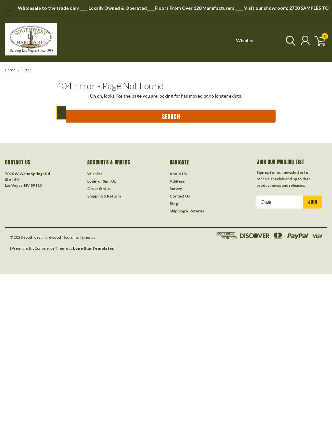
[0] (317, 40)
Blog (174, 203)
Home (10, 70)
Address (177, 181)
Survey (176, 188)
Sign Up (109, 181)
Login (92, 181)
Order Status (99, 188)
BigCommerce (41, 248)
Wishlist (245, 40)
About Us (178, 173)
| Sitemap (87, 237)
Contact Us (180, 196)
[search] (289, 40)
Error (27, 70)
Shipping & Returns (104, 196)
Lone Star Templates (93, 248)
